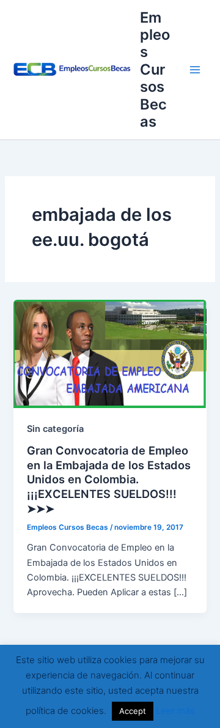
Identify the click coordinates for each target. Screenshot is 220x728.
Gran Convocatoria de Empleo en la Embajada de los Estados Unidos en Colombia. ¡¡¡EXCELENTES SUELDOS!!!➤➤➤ (109, 479)
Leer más (175, 710)
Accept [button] (132, 711)
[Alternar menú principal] (195, 70)
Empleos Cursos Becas (155, 70)
